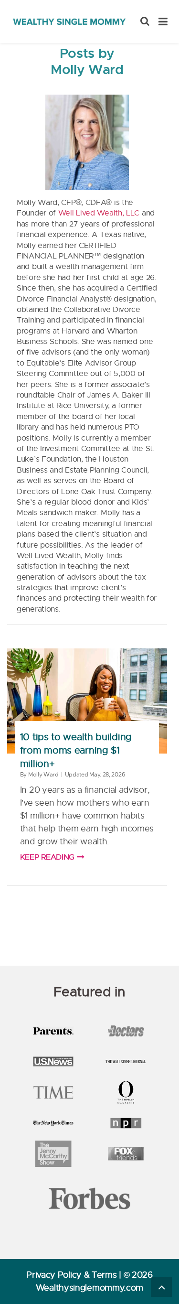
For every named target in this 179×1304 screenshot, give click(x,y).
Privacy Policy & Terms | (75, 1275)
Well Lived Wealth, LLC (98, 213)
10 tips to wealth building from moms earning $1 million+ (76, 750)
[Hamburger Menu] (163, 21)
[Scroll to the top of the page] (161, 1287)
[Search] (145, 21)
